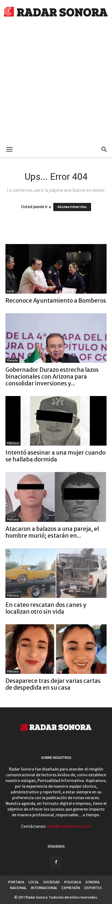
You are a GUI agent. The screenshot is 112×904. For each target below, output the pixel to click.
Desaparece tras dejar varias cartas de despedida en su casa (53, 684)
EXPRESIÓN (71, 888)
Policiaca (13, 443)
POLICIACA (72, 882)
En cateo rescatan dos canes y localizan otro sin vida (45, 608)
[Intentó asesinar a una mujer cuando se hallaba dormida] (56, 421)
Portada (12, 360)
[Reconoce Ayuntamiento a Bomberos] (56, 269)
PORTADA (16, 882)
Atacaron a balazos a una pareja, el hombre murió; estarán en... (52, 532)
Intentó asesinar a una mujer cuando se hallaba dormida (55, 456)
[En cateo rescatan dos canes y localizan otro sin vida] (56, 573)
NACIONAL (18, 888)
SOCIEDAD (51, 882)
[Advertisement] (56, 83)
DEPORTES (93, 888)
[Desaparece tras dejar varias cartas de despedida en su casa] (56, 649)
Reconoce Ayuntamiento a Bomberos (55, 300)
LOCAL (34, 882)
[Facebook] (56, 862)
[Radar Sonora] (56, 12)
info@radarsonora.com (69, 826)
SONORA (92, 882)
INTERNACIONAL (44, 888)
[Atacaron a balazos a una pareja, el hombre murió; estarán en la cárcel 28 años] (56, 497)
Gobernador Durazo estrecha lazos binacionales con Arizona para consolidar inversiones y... (52, 376)
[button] (104, 149)
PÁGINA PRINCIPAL (72, 207)
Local (10, 291)
